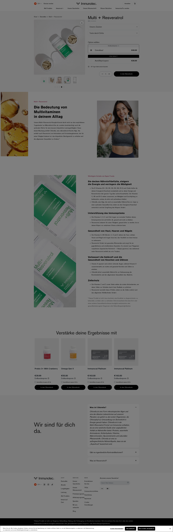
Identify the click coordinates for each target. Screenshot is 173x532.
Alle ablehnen (130, 528)
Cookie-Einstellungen (116, 528)
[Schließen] (170, 529)
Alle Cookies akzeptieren (146, 528)
